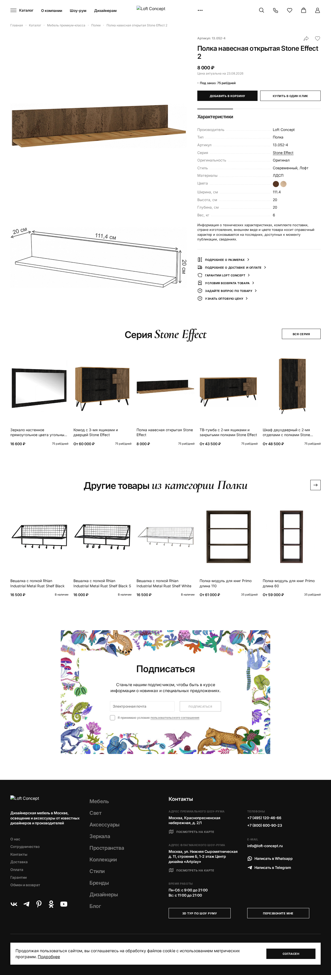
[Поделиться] (306, 38)
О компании (51, 10)
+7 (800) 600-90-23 (264, 825)
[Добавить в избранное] (317, 38)
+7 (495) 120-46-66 (264, 818)
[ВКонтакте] (14, 904)
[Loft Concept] (165, 10)
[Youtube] (63, 904)
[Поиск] (262, 10)
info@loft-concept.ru (265, 846)
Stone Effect (283, 152)
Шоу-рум (78, 10)
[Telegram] (26, 904)
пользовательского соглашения (175, 718)
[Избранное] (290, 10)
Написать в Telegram (272, 867)
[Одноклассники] (51, 904)
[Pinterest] (38, 904)
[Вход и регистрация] (317, 10)
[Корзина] (303, 10)
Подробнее (49, 956)
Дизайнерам (105, 10)
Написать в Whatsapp (273, 858)
